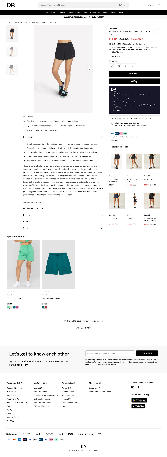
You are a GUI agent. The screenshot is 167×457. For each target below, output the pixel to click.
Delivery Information (42, 399)
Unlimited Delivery (14, 388)
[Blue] (14, 307)
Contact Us (38, 388)
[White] (11, 307)
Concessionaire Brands (71, 403)
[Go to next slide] (89, 69)
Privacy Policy (67, 388)
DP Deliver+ (11, 392)
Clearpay (10, 413)
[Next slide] (128, 17)
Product (65, 406)
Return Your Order (41, 392)
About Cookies (68, 395)
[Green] (8, 307)
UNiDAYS (10, 421)
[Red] (17, 307)
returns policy (141, 125)
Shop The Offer (117, 52)
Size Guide (11, 395)
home (9, 22)
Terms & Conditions (70, 392)
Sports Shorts (53, 22)
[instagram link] (132, 387)
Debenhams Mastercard (16, 403)
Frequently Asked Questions (46, 395)
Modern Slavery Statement (100, 392)
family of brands (94, 362)
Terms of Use (67, 399)
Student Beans (12, 417)
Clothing (44, 22)
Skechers (113, 28)
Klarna (9, 406)
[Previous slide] (39, 17)
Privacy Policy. (113, 364)
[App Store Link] (139, 403)
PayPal (9, 410)
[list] (63, 69)
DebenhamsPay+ (13, 399)
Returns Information (42, 403)
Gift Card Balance (41, 406)
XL (133, 66)
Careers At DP (95, 388)
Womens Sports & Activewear (29, 22)
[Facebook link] (138, 387)
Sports (15, 22)
